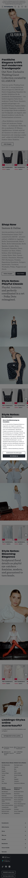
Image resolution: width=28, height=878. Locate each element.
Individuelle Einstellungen (14, 452)
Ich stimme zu (14, 456)
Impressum (21, 448)
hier (14, 445)
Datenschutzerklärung (13, 448)
